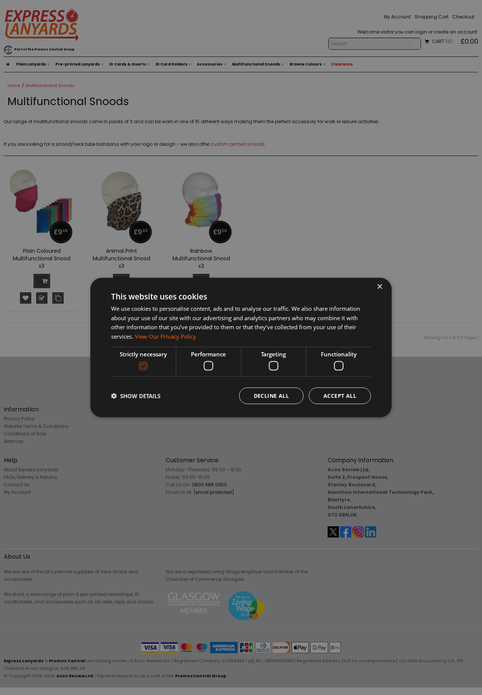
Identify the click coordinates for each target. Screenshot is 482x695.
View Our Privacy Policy (165, 336)
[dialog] (241, 347)
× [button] (379, 286)
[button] (135, 396)
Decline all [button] (271, 395)
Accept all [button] (339, 395)
